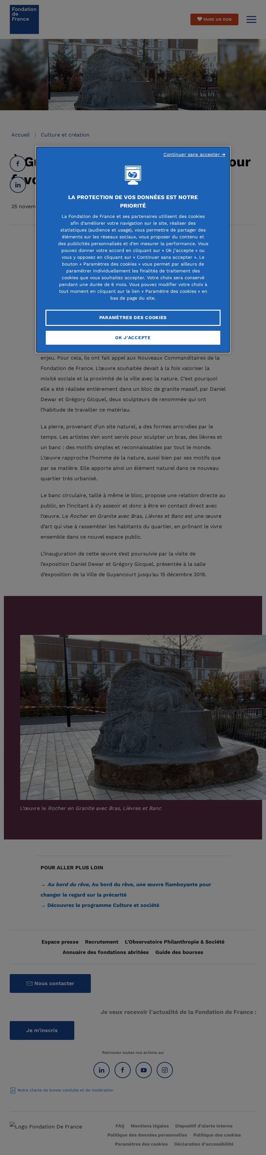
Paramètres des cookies (133, 317)
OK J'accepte (133, 337)
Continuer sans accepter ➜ (194, 154)
